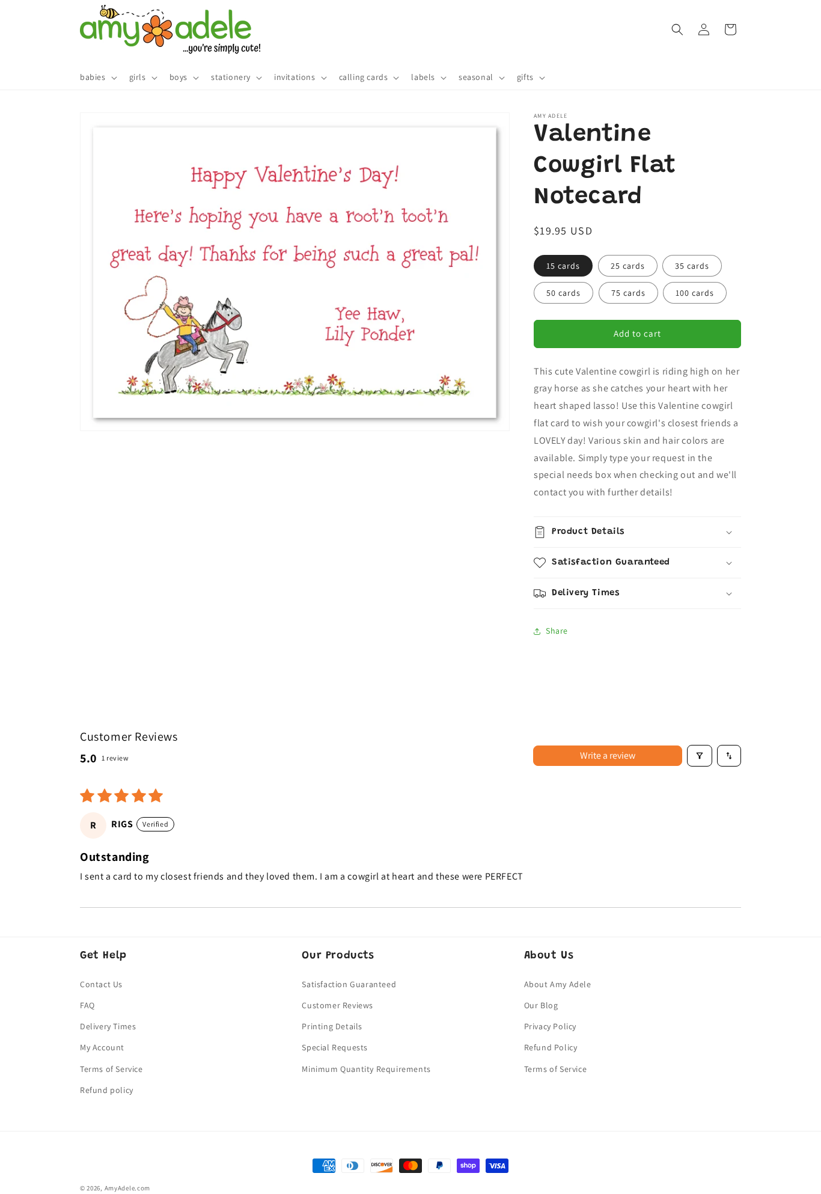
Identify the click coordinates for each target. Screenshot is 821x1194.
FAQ (87, 1005)
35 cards (692, 265)
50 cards (563, 292)
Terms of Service (111, 1069)
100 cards (695, 292)
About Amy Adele (557, 984)
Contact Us (101, 984)
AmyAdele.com (127, 1188)
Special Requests (335, 1047)
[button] (97, 77)
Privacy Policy (550, 1026)
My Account (102, 1047)
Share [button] (557, 630)
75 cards (628, 292)
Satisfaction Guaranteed (349, 984)
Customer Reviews (337, 1005)
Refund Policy (551, 1047)
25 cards (628, 265)
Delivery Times (108, 1026)
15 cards (563, 265)
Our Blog (541, 1005)
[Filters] (699, 756)
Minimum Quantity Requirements (366, 1069)
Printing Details (332, 1026)
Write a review (607, 755)
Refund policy (106, 1090)
